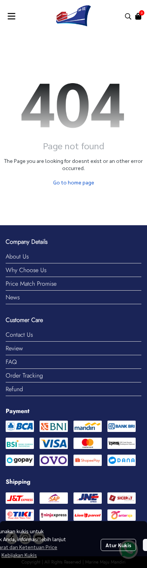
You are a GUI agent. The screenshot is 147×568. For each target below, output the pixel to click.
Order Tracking (24, 375)
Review (14, 348)
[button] (128, 16)
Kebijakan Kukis (19, 554)
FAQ (11, 362)
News (13, 297)
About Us (17, 256)
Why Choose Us (26, 270)
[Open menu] (11, 16)
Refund (14, 389)
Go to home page (73, 182)
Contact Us (19, 334)
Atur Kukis (118, 545)
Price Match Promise (31, 283)
